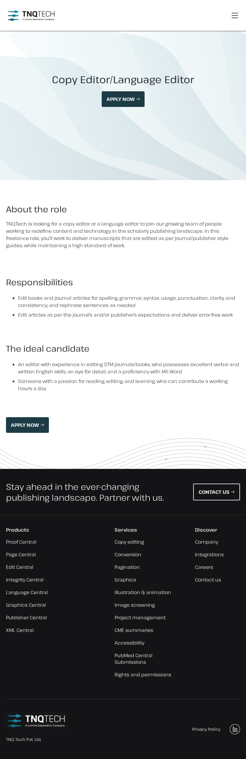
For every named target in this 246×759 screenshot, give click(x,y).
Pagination (127, 567)
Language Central (27, 592)
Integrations (209, 554)
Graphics (125, 579)
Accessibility (129, 642)
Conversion (128, 554)
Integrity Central (25, 579)
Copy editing (129, 542)
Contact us (208, 579)
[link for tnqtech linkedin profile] (235, 729)
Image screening (135, 605)
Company (206, 542)
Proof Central (21, 542)
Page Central (21, 554)
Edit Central (19, 567)
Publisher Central (26, 617)
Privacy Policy (206, 729)
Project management (140, 617)
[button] (235, 15)
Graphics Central (26, 605)
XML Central (20, 630)
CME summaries (134, 630)
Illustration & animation (143, 592)
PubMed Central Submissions (133, 658)
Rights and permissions (143, 674)
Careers (204, 567)
